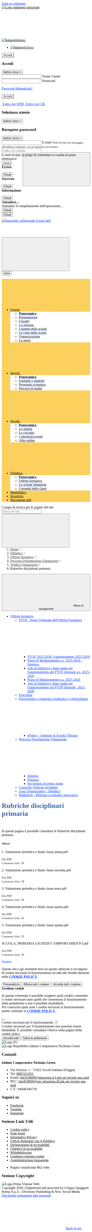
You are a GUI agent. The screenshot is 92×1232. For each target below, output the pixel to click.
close (6, 273)
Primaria (33, 780)
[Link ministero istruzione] (21, 7)
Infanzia (32, 776)
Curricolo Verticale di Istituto (38, 787)
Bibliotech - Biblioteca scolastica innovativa (48, 795)
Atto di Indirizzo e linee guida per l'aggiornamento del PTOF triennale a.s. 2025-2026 (58, 672)
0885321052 (24, 1074)
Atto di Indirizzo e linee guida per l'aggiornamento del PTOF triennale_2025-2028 (56, 687)
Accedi (7, 55)
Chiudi (7, 174)
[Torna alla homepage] (26, 220)
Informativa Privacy (23, 1137)
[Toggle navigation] (35, 254)
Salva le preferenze (35, 1038)
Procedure (26, 695)
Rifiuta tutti (36, 984)
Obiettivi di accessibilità (26, 1148)
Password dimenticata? (17, 88)
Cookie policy (19, 1129)
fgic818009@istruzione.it (54, 1077)
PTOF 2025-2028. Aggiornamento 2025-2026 (58, 656)
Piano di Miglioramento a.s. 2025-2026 (53, 679)
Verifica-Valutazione (24, 565)
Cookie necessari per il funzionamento (28, 1022)
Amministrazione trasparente (29, 1160)
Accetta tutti (67, 984)
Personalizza (11, 984)
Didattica (16, 553)
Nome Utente (51, 76)
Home (14, 549)
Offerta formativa (22, 557)
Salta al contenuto (14, 3)
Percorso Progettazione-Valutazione (34, 561)
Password (48, 81)
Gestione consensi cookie (27, 1156)
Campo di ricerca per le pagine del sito (27, 507)
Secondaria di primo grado (45, 783)
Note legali (17, 1133)
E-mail (46, 142)
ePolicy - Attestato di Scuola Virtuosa (52, 735)
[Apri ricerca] (56, 169)
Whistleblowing (21, 1152)
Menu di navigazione (61, 607)
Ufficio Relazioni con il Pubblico (32, 1141)
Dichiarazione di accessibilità (29, 1145)
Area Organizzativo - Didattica (39, 791)
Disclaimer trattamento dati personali (26, 1195)
